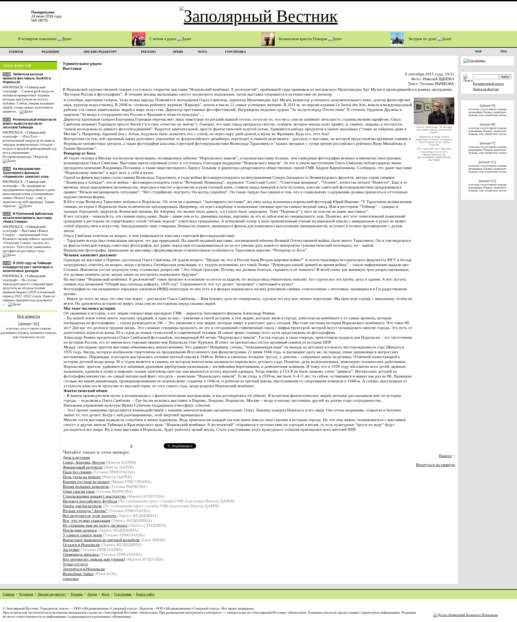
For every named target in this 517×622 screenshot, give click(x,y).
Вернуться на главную (435, 464)
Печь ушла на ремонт (82, 476)
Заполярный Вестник (22, 608)
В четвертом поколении (38, 39)
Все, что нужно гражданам (86, 520)
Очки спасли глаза (79, 491)
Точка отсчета (75, 564)
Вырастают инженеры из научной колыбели (101, 539)
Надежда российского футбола (90, 501)
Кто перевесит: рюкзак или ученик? (94, 559)
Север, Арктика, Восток (84, 462)
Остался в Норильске (81, 544)
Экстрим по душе (423, 39)
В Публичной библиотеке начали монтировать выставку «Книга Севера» (28, 217)
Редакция (26, 594)
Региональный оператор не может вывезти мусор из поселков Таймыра (30, 123)
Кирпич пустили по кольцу (86, 481)
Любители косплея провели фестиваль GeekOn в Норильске (27, 78)
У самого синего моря (82, 535)
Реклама (77, 594)
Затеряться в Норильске (84, 569)
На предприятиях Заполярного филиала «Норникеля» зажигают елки (25, 173)
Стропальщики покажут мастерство (94, 496)
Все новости (28, 316)
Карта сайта (145, 594)
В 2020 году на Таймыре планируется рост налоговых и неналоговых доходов (28, 267)
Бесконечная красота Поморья (303, 39)
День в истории (76, 457)
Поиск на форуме (486, 89)
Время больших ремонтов (86, 486)
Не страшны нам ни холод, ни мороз (95, 525)
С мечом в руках (163, 39)
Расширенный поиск (488, 84)
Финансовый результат (83, 467)
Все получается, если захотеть (89, 515)
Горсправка (123, 594)
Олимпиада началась (81, 554)
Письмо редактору (52, 594)
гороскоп (71, 578)
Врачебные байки (78, 573)
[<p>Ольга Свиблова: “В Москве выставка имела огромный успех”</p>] (434, 123)
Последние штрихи (80, 530)
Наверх (445, 455)
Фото (106, 594)
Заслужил (71, 549)
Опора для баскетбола (82, 506)
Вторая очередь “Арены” (85, 510)
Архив (92, 594)
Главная (9, 594)
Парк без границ (77, 472)
